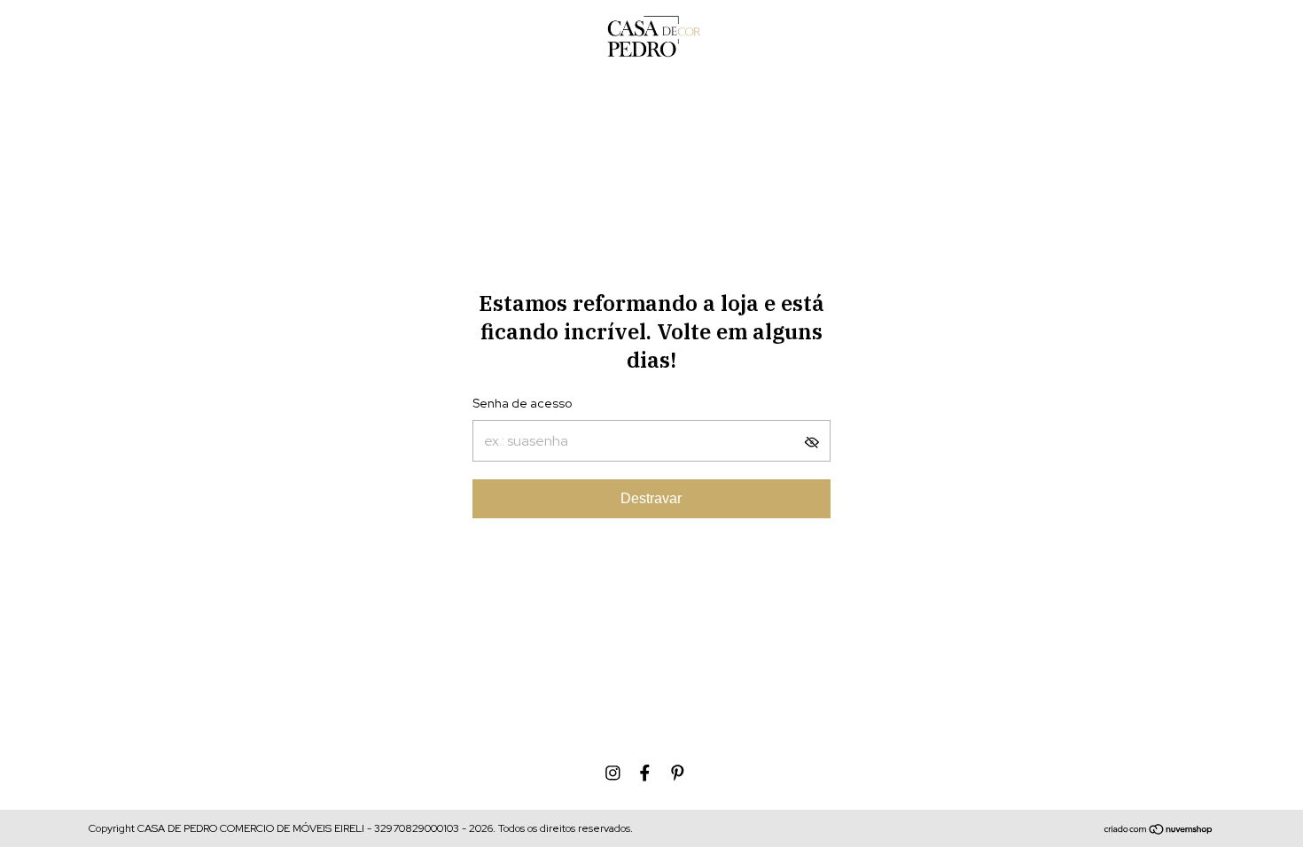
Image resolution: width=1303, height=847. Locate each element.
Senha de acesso (522, 403)
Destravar (651, 498)
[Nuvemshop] (1159, 830)
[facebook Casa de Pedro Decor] (644, 773)
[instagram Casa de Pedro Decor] (613, 773)
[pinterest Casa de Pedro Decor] (677, 773)
